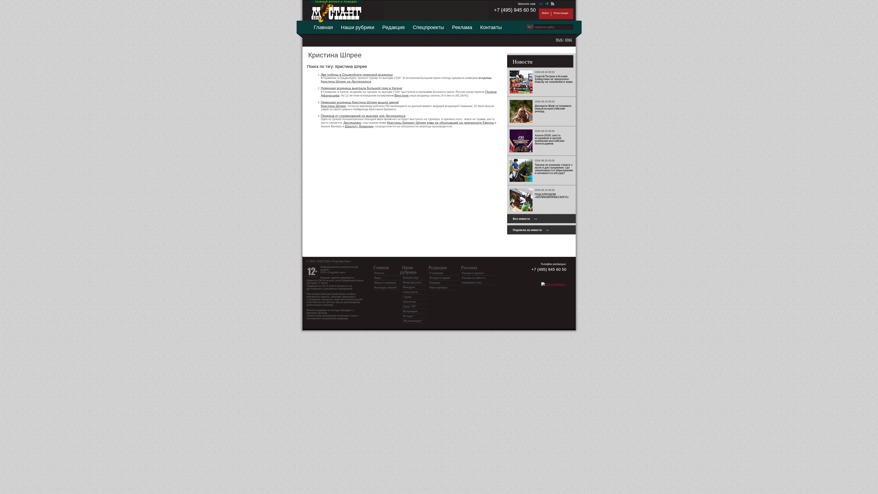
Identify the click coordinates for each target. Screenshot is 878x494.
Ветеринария (410, 311)
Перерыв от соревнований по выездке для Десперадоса (363, 116)
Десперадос (352, 122)
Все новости (525, 218)
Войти (545, 13)
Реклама (462, 27)
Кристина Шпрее (333, 106)
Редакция (393, 27)
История (408, 316)
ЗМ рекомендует (412, 320)
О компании (436, 273)
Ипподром (409, 287)
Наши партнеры (438, 287)
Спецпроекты (428, 27)
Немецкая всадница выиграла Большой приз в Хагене (361, 88)
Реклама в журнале (473, 273)
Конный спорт (411, 277)
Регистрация (561, 13)
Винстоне (402, 95)
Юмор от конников (385, 282)
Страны (407, 296)
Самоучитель (410, 292)
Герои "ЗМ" (409, 306)
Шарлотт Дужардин (359, 126)
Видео (377, 277)
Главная (323, 27)
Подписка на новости (531, 229)
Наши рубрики (357, 27)
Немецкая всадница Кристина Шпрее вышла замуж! (360, 102)
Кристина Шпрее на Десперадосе (346, 81)
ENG (568, 40)
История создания (439, 277)
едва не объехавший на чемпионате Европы (460, 122)
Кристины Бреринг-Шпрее (406, 122)
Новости (379, 273)
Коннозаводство (412, 282)
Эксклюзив (409, 301)
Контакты (491, 27)
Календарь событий (385, 287)
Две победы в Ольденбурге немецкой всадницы (357, 74)
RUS (559, 40)
